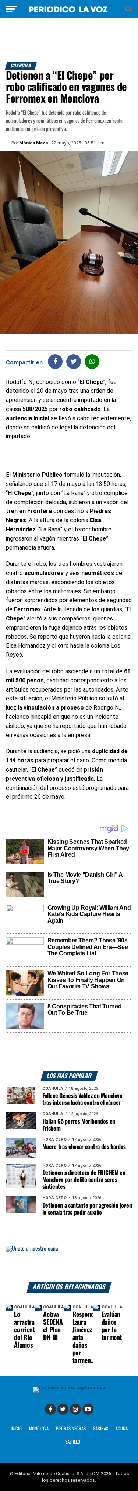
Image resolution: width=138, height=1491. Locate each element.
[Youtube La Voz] (87, 1409)
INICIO (16, 1429)
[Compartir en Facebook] (55, 361)
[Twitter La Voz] (62, 1409)
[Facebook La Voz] (50, 1409)
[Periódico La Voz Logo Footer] (69, 1387)
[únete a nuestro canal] (69, 1264)
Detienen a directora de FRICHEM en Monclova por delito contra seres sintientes (83, 1180)
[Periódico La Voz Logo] (69, 13)
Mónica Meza (33, 143)
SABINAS (100, 1429)
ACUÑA (122, 1429)
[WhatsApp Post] (92, 361)
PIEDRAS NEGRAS (71, 1429)
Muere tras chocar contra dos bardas (84, 1147)
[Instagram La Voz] (75, 1409)
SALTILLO (72, 1442)
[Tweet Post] (74, 361)
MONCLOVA (39, 1429)
